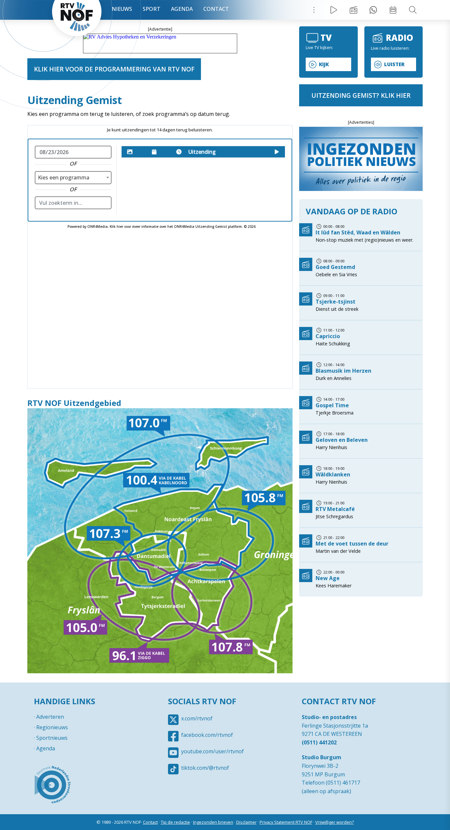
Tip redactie (373, 10)
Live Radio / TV (334, 10)
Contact (216, 9)
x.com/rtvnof (196, 718)
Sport (151, 9)
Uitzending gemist (353, 10)
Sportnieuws (52, 737)
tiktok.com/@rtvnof (205, 767)
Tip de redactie (175, 822)
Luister (394, 64)
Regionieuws (52, 727)
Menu (314, 10)
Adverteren (50, 716)
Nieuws (122, 9)
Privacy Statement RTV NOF (286, 822)
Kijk (324, 64)
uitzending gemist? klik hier (360, 95)
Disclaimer (246, 822)
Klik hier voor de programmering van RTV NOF (114, 69)
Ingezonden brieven (213, 822)
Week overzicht (393, 10)
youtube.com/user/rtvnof (212, 751)
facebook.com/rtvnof (207, 734)
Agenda (182, 9)
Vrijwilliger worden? (334, 822)
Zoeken (413, 10)
